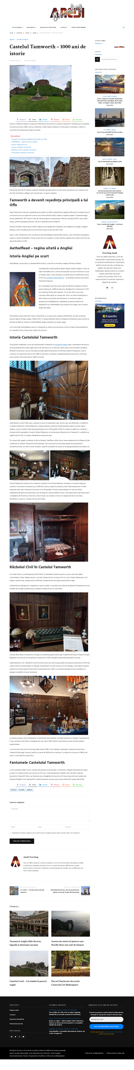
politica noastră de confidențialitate (69, 555)
